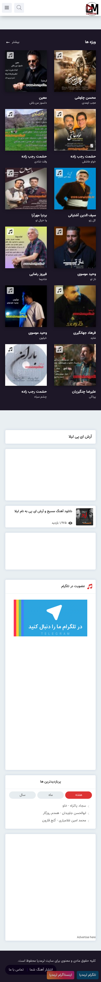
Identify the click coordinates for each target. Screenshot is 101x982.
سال (22, 795)
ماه (51, 795)
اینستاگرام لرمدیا (60, 975)
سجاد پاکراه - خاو (74, 806)
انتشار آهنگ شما (41, 969)
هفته (78, 795)
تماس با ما (16, 969)
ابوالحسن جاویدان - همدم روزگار (64, 813)
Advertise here (86, 937)
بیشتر (15, 42)
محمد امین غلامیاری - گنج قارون (64, 820)
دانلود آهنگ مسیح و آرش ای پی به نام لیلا (43, 511)
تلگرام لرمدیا (87, 975)
